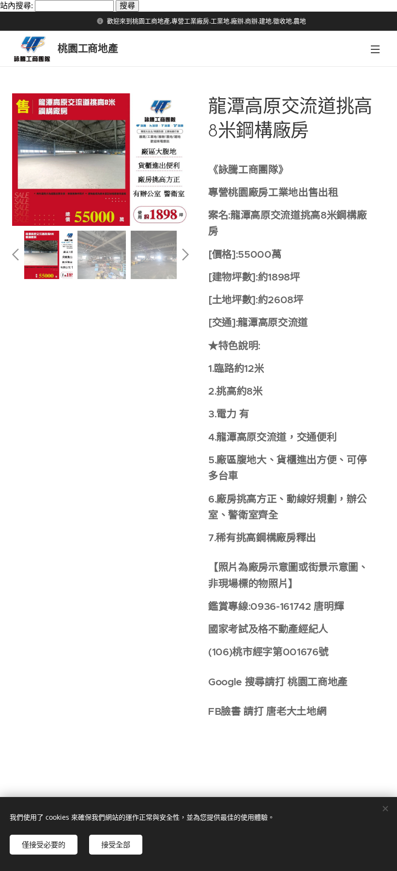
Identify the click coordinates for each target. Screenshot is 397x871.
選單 (375, 49)
